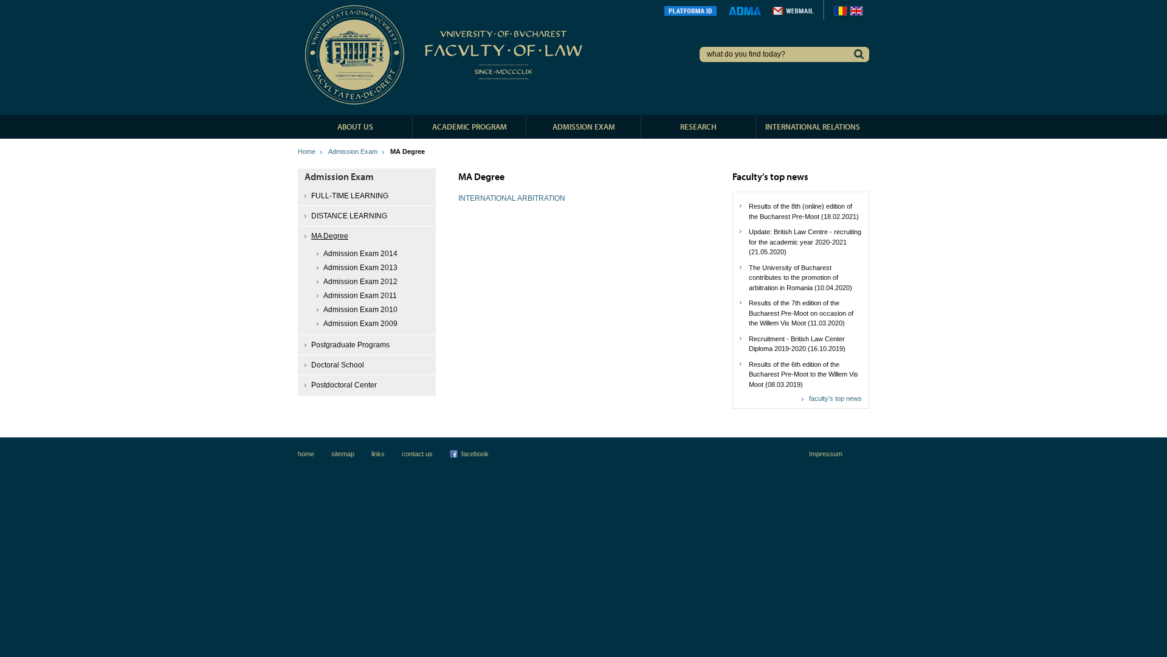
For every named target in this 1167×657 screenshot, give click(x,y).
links (378, 453)
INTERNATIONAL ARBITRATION (511, 198)
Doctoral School (337, 365)
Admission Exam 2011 (360, 295)
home (306, 453)
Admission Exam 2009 (360, 323)
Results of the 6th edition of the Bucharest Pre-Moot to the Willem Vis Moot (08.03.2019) (803, 374)
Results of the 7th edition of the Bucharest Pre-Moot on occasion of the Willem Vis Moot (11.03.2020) (801, 313)
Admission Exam (352, 151)
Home (306, 151)
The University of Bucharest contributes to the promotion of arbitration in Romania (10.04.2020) (800, 277)
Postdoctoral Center (344, 385)
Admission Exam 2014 (360, 253)
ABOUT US (355, 126)
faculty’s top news (835, 398)
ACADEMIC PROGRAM (469, 126)
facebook (475, 453)
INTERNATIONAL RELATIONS (812, 126)
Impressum (825, 453)
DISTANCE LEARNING (349, 216)
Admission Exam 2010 (360, 309)
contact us (417, 453)
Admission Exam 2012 (360, 281)
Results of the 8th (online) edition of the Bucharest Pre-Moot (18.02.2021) (804, 211)
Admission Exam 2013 (360, 267)
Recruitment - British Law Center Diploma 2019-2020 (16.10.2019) (797, 344)
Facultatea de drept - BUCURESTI (446, 55)
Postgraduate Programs (350, 345)
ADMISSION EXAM (584, 126)
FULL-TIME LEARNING (349, 196)
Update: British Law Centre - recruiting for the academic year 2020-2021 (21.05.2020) (805, 241)
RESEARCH (698, 126)
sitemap (342, 453)
